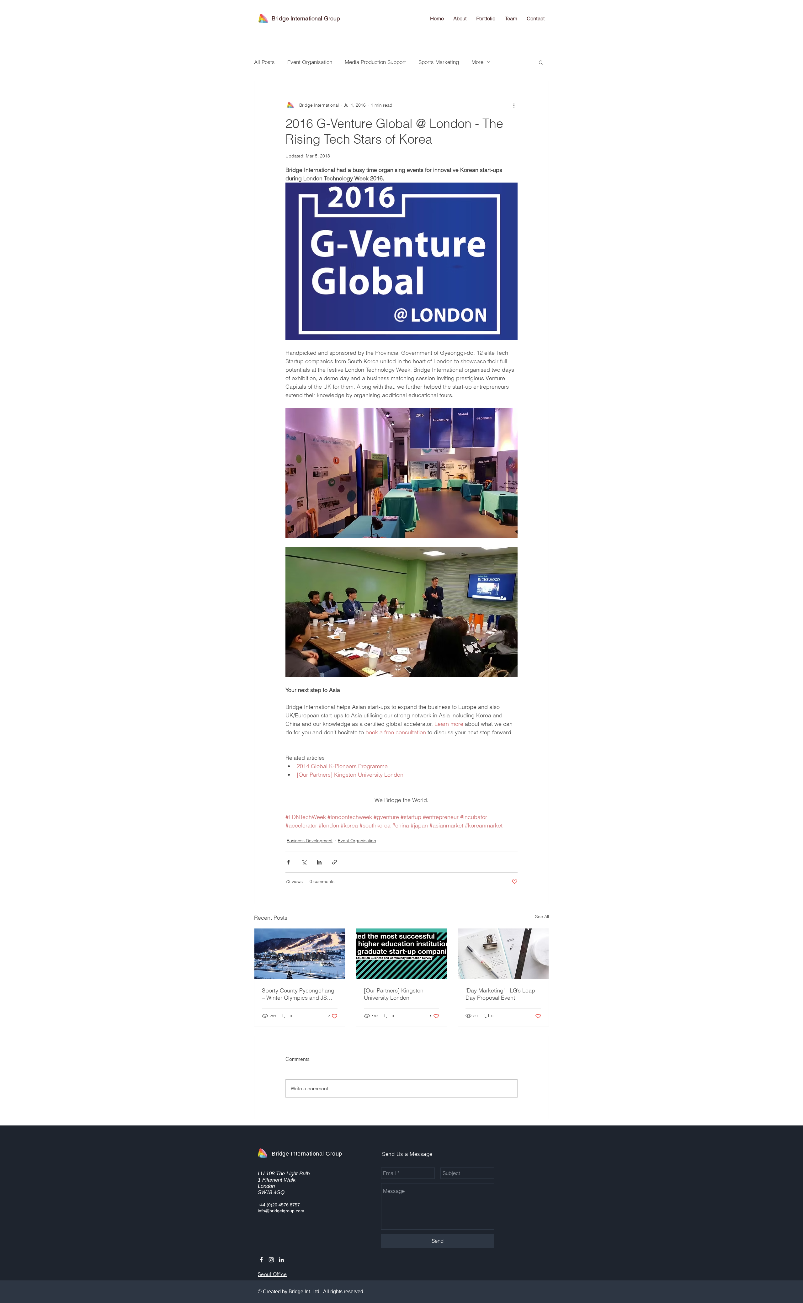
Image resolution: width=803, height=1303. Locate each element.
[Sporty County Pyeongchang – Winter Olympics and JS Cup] (299, 953)
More (477, 62)
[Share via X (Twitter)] (304, 862)
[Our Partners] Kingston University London (393, 994)
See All (542, 916)
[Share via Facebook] (288, 862)
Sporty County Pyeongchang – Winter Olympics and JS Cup (298, 994)
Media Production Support (375, 62)
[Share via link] (335, 862)
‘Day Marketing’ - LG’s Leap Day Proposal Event (500, 994)
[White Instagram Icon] (271, 1259)
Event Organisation (309, 62)
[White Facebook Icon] (261, 1259)
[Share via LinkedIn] (319, 862)
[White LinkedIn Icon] (281, 1259)
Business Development (309, 840)
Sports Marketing (438, 62)
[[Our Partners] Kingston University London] (401, 953)
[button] (541, 62)
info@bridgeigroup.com (281, 1210)
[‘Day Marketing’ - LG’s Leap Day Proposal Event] (503, 953)
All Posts (264, 62)
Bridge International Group (306, 18)
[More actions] (514, 105)
